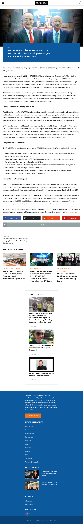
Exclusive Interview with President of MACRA (49, 473)
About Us (28, 501)
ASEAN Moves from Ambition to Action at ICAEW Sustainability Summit (67, 277)
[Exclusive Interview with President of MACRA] (32, 474)
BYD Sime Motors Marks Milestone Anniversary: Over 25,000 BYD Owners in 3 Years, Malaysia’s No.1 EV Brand (41, 276)
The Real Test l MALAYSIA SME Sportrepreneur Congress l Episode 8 (41, 348)
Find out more (33, 415)
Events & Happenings (67, 268)
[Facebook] (27, 514)
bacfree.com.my (72, 212)
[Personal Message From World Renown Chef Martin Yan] (41, 364)
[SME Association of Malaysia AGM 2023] (32, 485)
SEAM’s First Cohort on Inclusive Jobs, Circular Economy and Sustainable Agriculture (14, 275)
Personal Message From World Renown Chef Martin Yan (41, 374)
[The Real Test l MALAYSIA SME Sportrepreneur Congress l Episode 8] (41, 337)
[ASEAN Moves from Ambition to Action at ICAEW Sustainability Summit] (68, 259)
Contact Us (29, 504)
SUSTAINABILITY (62, 271)
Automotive (34, 268)
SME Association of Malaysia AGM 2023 (49, 483)
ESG (8, 47)
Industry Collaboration (14, 268)
